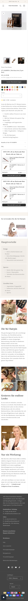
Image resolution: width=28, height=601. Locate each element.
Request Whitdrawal (9, 533)
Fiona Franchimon (11, 598)
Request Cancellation (9, 531)
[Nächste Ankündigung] (25, 1)
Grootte (3, 92)
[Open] (3, 597)
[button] (3, 6)
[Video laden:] (14, 229)
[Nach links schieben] (1, 61)
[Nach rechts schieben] (26, 61)
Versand (7, 77)
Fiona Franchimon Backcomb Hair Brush (17, 158)
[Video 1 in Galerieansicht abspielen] (21, 61)
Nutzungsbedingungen (9, 549)
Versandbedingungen (8, 556)
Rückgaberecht (7, 553)
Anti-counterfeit (7, 546)
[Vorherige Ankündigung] (3, 1)
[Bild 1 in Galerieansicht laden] (7, 61)
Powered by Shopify (19, 598)
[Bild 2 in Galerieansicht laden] (14, 61)
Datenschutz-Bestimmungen (10, 560)
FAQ (4, 542)
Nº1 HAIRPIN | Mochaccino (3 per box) (17, 165)
